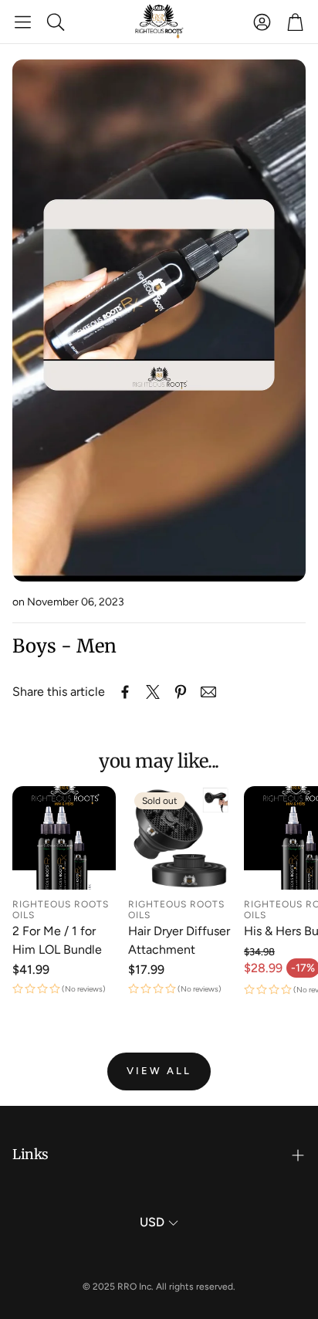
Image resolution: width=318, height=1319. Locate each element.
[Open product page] (64, 838)
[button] (22, 21)
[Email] (208, 692)
